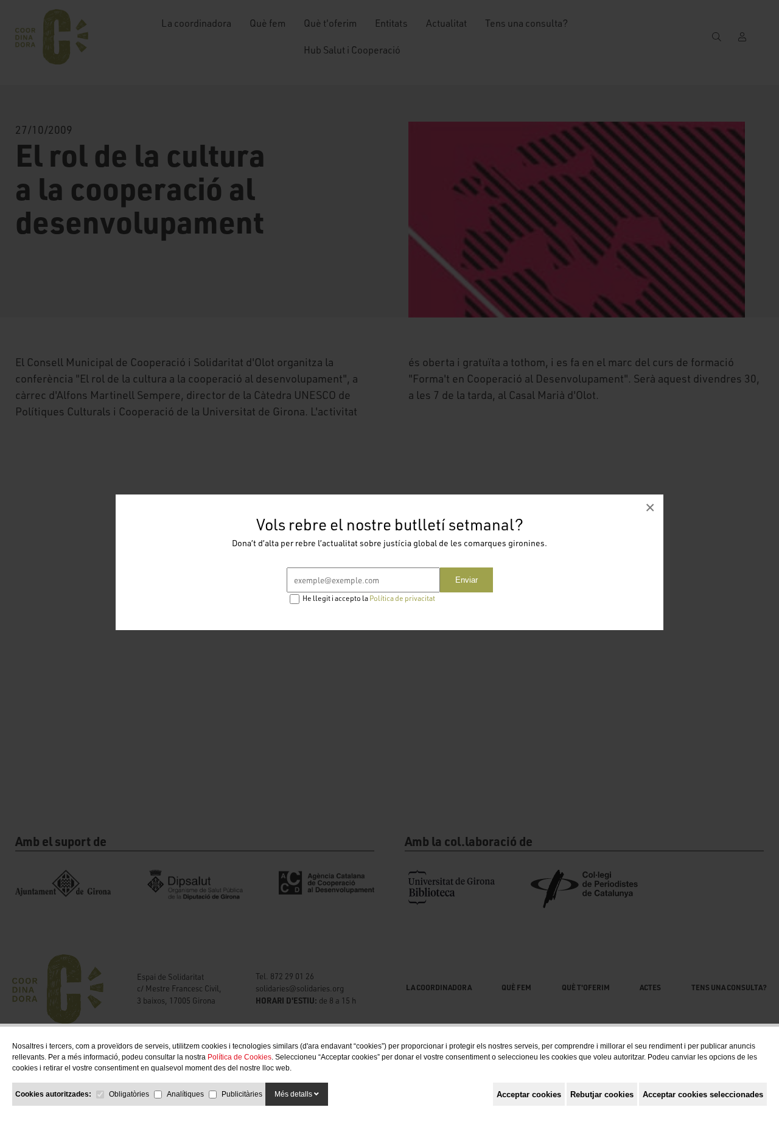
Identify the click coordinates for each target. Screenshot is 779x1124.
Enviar (466, 580)
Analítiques (185, 1094)
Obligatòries (129, 1094)
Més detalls (294, 1094)
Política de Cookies (239, 1057)
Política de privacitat (402, 598)
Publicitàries (242, 1094)
